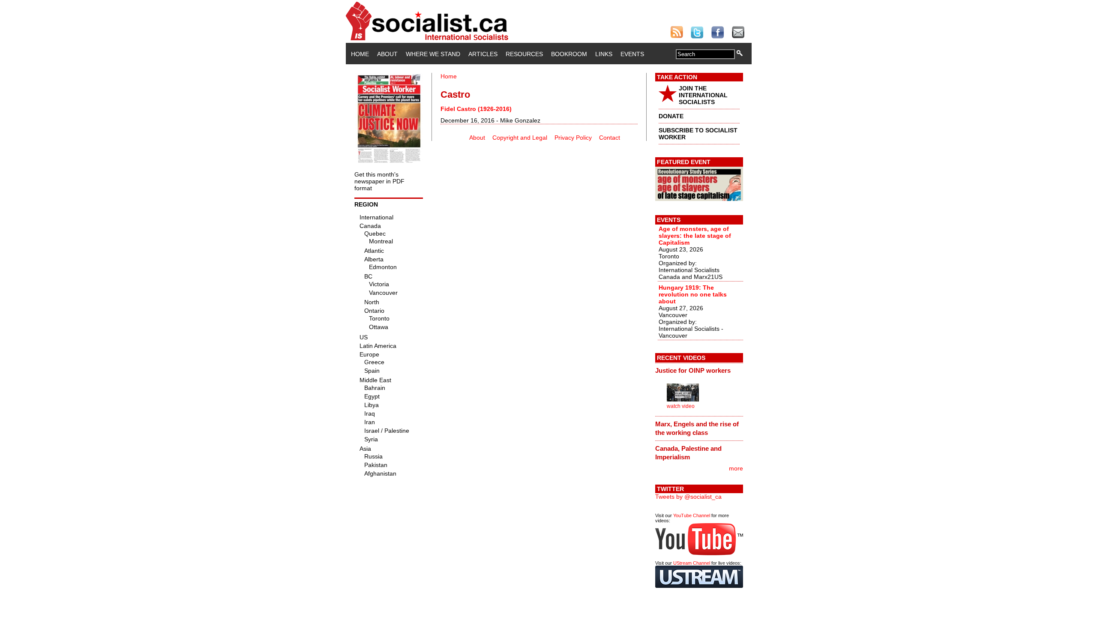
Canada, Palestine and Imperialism (688, 453)
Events (632, 54)
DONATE (671, 116)
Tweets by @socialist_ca (688, 496)
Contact (609, 137)
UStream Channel (691, 563)
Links (603, 54)
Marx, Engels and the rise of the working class (697, 428)
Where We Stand (433, 54)
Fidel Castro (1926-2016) (476, 108)
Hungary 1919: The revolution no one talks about (693, 294)
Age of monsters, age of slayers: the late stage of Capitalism (695, 235)
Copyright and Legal (519, 137)
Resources (524, 54)
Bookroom (569, 54)
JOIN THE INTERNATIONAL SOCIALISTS (703, 95)
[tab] (699, 370)
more (736, 468)
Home (360, 54)
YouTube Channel (691, 515)
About (387, 54)
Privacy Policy (573, 137)
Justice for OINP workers (693, 370)
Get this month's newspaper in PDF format (379, 181)
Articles (483, 54)
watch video (681, 406)
